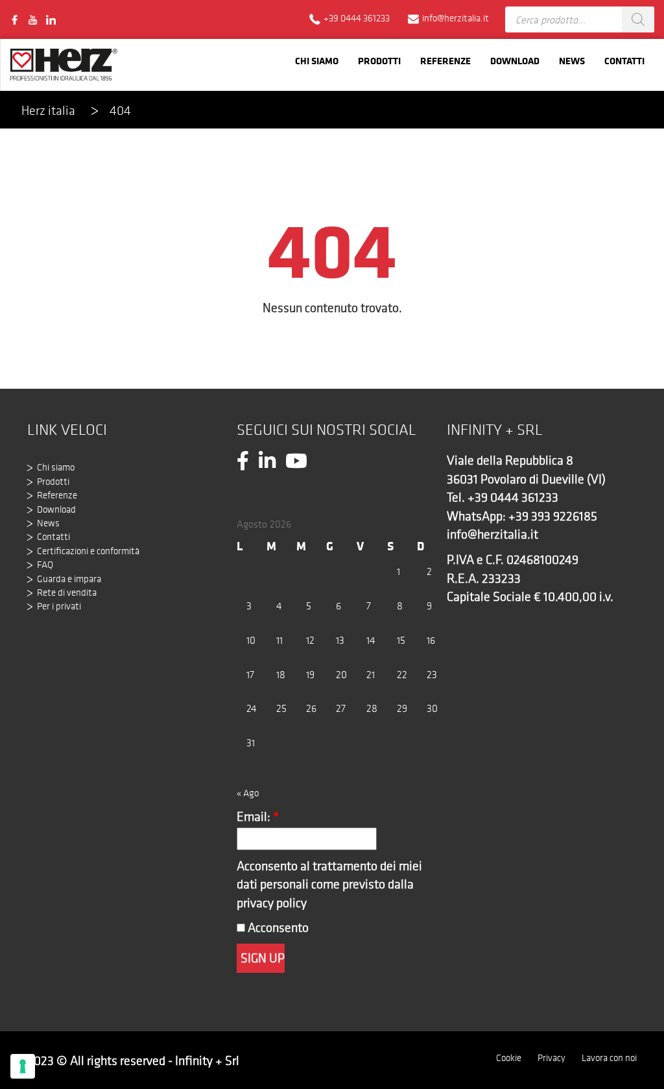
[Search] (638, 19)
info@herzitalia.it (492, 534)
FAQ (45, 564)
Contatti (624, 60)
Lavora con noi (609, 1058)
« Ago (248, 793)
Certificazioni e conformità (88, 551)
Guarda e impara (69, 579)
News (572, 60)
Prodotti (379, 60)
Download (515, 60)
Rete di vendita (67, 592)
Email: (258, 816)
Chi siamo (316, 60)
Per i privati (59, 606)
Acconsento (277, 927)
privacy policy (272, 903)
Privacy (551, 1058)
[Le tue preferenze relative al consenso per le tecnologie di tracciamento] (22, 1066)
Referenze (445, 60)
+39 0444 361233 (513, 497)
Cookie (508, 1058)
